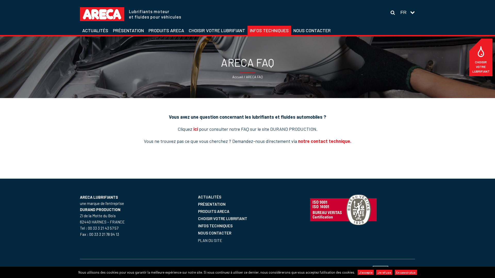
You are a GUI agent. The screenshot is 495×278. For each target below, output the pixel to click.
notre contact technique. (324, 141)
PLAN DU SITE (210, 240)
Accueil (237, 77)
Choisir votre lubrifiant (481, 66)
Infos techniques (215, 225)
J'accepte (365, 272)
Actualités (209, 197)
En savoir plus (406, 272)
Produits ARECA (213, 211)
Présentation (212, 204)
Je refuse (384, 272)
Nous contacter (214, 233)
